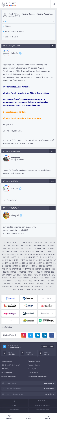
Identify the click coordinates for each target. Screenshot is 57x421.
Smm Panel (46, 298)
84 (49, 251)
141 (13, 263)
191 (21, 272)
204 (14, 275)
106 (4, 257)
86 (54, 251)
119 (46, 257)
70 (14, 251)
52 (19, 248)
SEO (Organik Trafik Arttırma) (10, 365)
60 (40, 248)
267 (32, 287)
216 (3, 278)
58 (35, 248)
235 (19, 281)
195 (35, 272)
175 (19, 269)
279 (31, 289)
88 (5, 254)
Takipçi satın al (47, 313)
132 (37, 260)
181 (39, 269)
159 (20, 266)
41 (43, 245)
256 (45, 284)
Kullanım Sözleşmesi (42, 409)
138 (3, 263)
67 (6, 251)
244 (52, 281)
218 (9, 278)
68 (8, 251)
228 (46, 278)
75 (26, 251)
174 (16, 269)
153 (54, 263)
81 (41, 251)
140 (9, 263)
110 (18, 257)
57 (32, 248)
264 (21, 287)
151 (47, 263)
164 (37, 266)
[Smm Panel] (47, 306)
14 (26, 242)
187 (7, 272)
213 (46, 275)
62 (45, 248)
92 (15, 254)
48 (9, 248)
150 (44, 263)
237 (26, 281)
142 (16, 263)
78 (33, 251)
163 (33, 266)
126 (16, 260)
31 (17, 245)
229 (50, 278)
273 (54, 287)
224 (31, 278)
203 (10, 275)
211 (40, 275)
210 (36, 275)
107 (7, 257)
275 (17, 289)
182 (42, 269)
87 (3, 254)
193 (28, 272)
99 (34, 254)
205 (18, 275)
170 (3, 269)
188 (11, 272)
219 (13, 278)
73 (21, 251)
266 (28, 287)
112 (24, 257)
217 (6, 278)
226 (39, 278)
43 (48, 245)
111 (21, 257)
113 (27, 257)
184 (49, 269)
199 (48, 272)
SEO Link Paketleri (7, 369)
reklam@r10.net (49, 383)
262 (14, 287)
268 (36, 287)
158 (16, 266)
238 (30, 281)
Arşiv (14, 401)
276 (21, 289)
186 (4, 272)
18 (36, 242)
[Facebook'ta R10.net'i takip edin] (51, 335)
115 (33, 257)
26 (4, 245)
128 (23, 260)
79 (36, 251)
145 (26, 263)
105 (53, 254)
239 (34, 281)
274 (14, 289)
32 (19, 245)
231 (4, 281)
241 (41, 281)
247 (12, 284)
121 (52, 257)
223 (27, 278)
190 (18, 272)
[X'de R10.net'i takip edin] (30, 335)
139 (6, 263)
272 (50, 287)
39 (38, 245)
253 (34, 284)
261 (10, 287)
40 (40, 245)
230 (53, 278)
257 (48, 284)
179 (33, 269)
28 (9, 245)
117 (40, 257)
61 (43, 248)
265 (25, 287)
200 (52, 272)
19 (38, 242)
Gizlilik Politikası (42, 401)
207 (25, 275)
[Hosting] (10, 298)
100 (37, 254)
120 (49, 257)
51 (17, 248)
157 (13, 266)
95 (23, 254)
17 (33, 242)
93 (18, 254)
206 (22, 275)
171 (7, 269)
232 (8, 281)
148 (37, 263)
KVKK (14, 405)
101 (40, 254)
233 (12, 281)
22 (46, 242)
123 (6, 260)
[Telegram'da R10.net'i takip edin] (37, 335)
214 (50, 275)
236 (23, 281)
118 (43, 257)
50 (14, 248)
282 (42, 289)
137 (54, 260)
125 (13, 260)
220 (17, 278)
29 (11, 245)
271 (47, 287)
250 (23, 284)
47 (6, 248)
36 (30, 245)
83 (46, 251)
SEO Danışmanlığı (6, 372)
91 (13, 254)
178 (29, 269)
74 (23, 251)
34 (24, 245)
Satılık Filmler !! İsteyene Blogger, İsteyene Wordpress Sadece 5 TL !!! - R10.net (8, 4)
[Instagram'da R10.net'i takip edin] (23, 335)
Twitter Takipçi (33, 372)
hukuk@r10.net (49, 388)
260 (6, 287)
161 (26, 266)
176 (23, 269)
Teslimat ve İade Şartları (42, 405)
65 (53, 248)
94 (21, 254)
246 (8, 284)
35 (27, 245)
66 (3, 251)
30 (14, 245)
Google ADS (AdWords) (8, 376)
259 (3, 287)
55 (27, 248)
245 (4, 284)
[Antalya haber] (28, 321)
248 (15, 284)
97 (29, 254)
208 (29, 275)
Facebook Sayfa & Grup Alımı (37, 376)
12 (22, 242)
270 (43, 287)
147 (33, 263)
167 (47, 266)
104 (50, 254)
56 (30, 248)
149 (40, 263)
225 (35, 278)
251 (26, 284)
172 (10, 269)
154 (2, 266)
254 (37, 284)
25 (54, 242)
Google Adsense (6, 361)
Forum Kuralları (14, 409)
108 (11, 257)
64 (51, 248)
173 (13, 269)
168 (50, 266)
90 (10, 254)
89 (8, 254)
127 (20, 260)
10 (17, 242)
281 (39, 289)
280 (35, 289)
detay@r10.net (49, 394)
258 (52, 284)
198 (45, 272)
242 (45, 281)
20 (41, 242)
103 (47, 254)
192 (24, 272)
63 (48, 248)
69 (11, 251)
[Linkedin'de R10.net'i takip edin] (44, 335)
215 (53, 275)
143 (20, 263)
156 (9, 266)
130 (30, 260)
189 (14, 272)
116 (36, 257)
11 (19, 242)
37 (32, 245)
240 (37, 281)
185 (53, 269)
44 (51, 245)
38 (35, 245)
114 (30, 257)
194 (31, 272)
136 (50, 260)
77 (31, 251)
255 (41, 284)
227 (42, 278)
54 (24, 248)
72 (18, 251)
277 (24, 289)
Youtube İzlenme (33, 369)
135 (47, 260)
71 (16, 251)
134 (43, 260)
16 (31, 242)
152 (50, 263)
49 (11, 248)
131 (33, 260)
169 (54, 266)
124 (9, 260)
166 (43, 266)
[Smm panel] (47, 321)
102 (43, 254)
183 (46, 269)
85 (51, 251)
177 (26, 269)
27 (6, 245)
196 (38, 272)
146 (30, 263)
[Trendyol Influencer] (10, 306)
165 (40, 266)
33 (22, 245)
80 (38, 251)
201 (3, 275)
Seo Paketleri (6, 327)
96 (26, 254)
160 (23, 266)
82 (43, 251)
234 (15, 281)
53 (22, 248)
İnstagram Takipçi (34, 361)
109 (14, 257)
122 (2, 260)
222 (24, 278)
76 (28, 251)
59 (38, 248)
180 (36, 269)
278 (28, 289)
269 (39, 287)
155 (6, 266)
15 (29, 242)
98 (31, 254)
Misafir (14, 53)
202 (7, 275)
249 (19, 284)
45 (53, 245)
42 (45, 245)
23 (48, 242)
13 (24, 242)
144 (23, 263)
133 (40, 260)
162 (30, 266)
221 (20, 278)
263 (17, 287)
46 (4, 248)
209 (33, 275)
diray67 (15, 215)
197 (42, 272)
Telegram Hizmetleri (34, 365)
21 (43, 242)
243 (48, 281)
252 (30, 284)
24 (51, 242)
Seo (10, 321)
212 (43, 275)
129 (26, 260)
